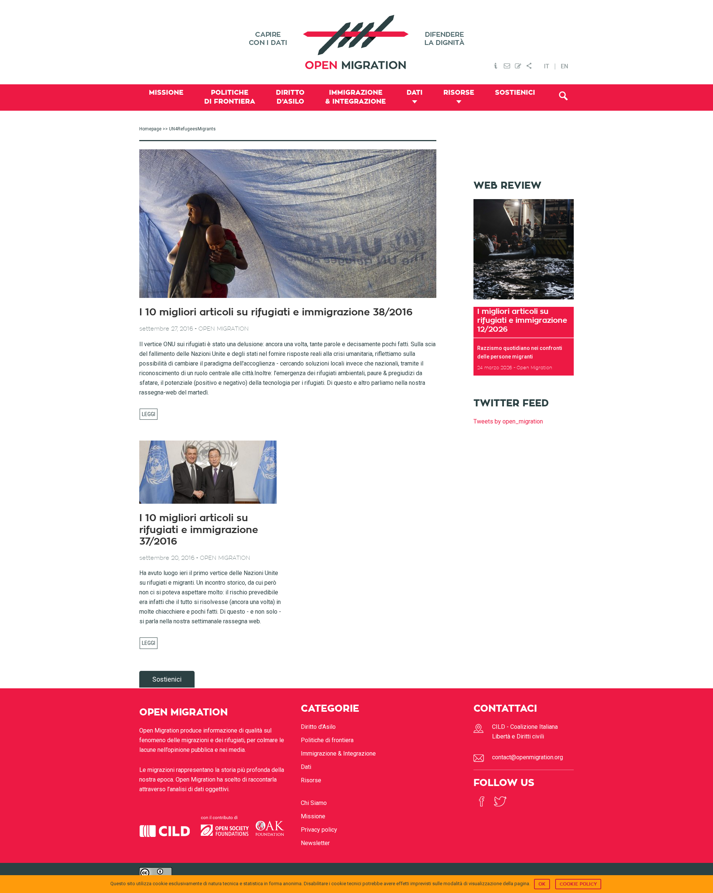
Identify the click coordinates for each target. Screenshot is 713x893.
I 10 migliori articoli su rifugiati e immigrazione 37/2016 (198, 529)
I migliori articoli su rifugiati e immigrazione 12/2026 (522, 320)
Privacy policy (319, 829)
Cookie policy (578, 884)
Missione (313, 816)
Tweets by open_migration (508, 421)
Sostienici (167, 679)
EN (564, 66)
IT (546, 66)
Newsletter (315, 843)
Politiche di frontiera (327, 740)
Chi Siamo (314, 802)
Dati (306, 766)
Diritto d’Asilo (318, 726)
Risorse (311, 780)
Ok (542, 884)
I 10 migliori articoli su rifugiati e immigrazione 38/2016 (276, 312)
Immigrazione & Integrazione (338, 753)
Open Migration (356, 42)
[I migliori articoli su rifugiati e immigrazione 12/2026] (523, 301)
